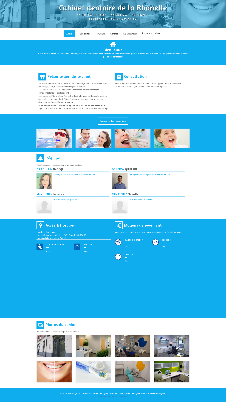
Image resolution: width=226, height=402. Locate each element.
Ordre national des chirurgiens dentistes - (100, 393)
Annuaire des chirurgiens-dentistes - (135, 393)
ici (165, 86)
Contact (114, 33)
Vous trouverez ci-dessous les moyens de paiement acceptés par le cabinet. (148, 232)
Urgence (101, 33)
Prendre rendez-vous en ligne (113, 121)
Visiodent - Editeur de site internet (113, 396)
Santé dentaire (85, 33)
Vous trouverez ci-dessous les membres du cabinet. (59, 165)
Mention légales (158, 393)
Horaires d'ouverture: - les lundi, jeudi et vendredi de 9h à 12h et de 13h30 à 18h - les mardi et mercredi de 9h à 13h (61, 235)
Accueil (69, 33)
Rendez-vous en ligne (151, 33)
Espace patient (130, 33)
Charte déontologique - (71, 393)
